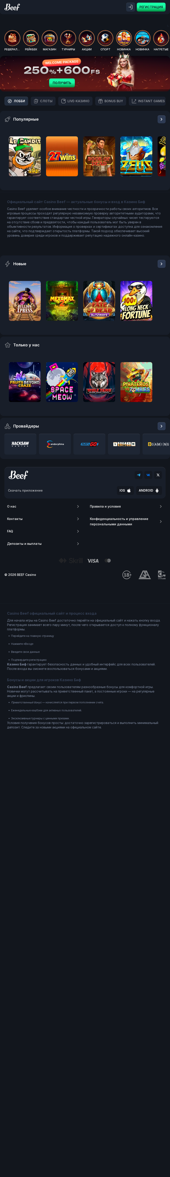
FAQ (10, 531)
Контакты (15, 519)
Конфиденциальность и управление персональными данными (119, 521)
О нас (11, 506)
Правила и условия (105, 506)
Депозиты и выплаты (24, 543)
